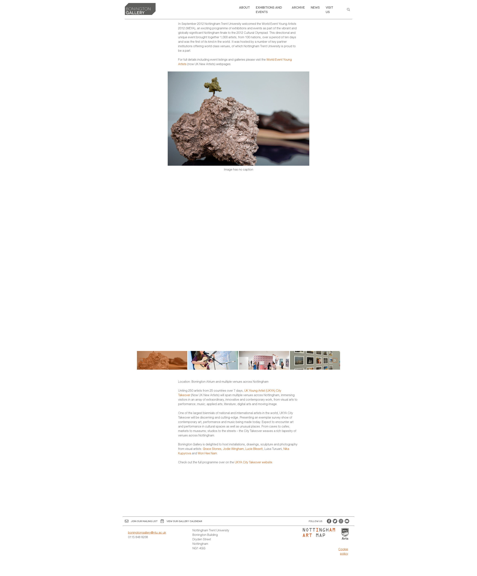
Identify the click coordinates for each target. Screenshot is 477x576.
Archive (298, 7)
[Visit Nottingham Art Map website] (320, 532)
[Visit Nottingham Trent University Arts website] (345, 534)
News (315, 7)
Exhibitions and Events (269, 9)
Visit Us (329, 9)
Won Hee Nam (207, 453)
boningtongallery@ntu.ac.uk (147, 532)
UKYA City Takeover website (253, 462)
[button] (335, 360)
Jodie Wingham (233, 448)
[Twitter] (335, 521)
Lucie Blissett (254, 448)
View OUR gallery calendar (184, 521)
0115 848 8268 (138, 537)
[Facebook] (329, 521)
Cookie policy (343, 551)
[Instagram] (341, 521)
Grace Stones (212, 448)
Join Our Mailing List (144, 521)
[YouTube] (347, 521)
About (244, 7)
